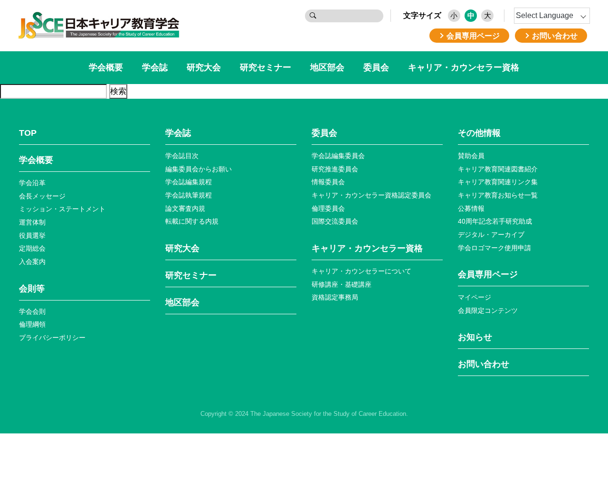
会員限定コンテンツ (488, 310)
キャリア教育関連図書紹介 (498, 169)
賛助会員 (471, 156)
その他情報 (479, 133)
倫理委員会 (328, 208)
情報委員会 (328, 182)
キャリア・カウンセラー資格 (463, 67)
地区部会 (327, 67)
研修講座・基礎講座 (341, 284)
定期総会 (32, 248)
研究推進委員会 (335, 169)
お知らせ (475, 337)
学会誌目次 (182, 156)
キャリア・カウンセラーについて (361, 271)
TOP (28, 133)
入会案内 (32, 261)
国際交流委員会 (335, 221)
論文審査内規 (185, 208)
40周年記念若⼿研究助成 (495, 221)
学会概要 (106, 67)
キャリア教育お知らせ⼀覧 (498, 195)
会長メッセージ (42, 196)
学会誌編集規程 (188, 182)
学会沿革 (32, 183)
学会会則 (32, 311)
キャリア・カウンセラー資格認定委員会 (371, 195)
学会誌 (155, 67)
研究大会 (204, 67)
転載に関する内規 (191, 221)
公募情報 (471, 208)
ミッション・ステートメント (62, 209)
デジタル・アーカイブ (491, 234)
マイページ (474, 297)
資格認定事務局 (335, 297)
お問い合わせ (483, 364)
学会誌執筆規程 (188, 195)
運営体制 (32, 222)
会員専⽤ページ (488, 274)
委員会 (376, 67)
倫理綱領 (32, 324)
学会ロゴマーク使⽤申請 (494, 248)
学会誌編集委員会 (338, 156)
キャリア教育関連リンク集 (498, 182)
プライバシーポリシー (52, 337)
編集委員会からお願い (198, 169)
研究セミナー (265, 67)
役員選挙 (32, 235)
